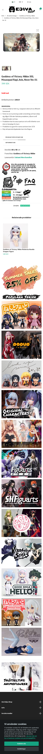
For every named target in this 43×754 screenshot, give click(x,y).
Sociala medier (7, 714)
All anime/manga (12, 17)
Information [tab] (10, 143)
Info (3, 709)
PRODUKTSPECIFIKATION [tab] (14, 138)
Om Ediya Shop (7, 703)
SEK (20, 2)
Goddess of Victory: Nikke (27, 17)
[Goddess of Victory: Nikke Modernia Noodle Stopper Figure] (21, 236)
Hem (3, 17)
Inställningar (21, 749)
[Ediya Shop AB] (22, 10)
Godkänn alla (21, 743)
